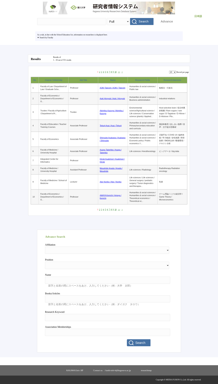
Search (144, 21)
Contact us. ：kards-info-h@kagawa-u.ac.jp (112, 370)
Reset (162, 343)
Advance (167, 21)
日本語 (198, 16)
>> (119, 72)
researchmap (146, 370)
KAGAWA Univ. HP (74, 370)
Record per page (183, 72)
